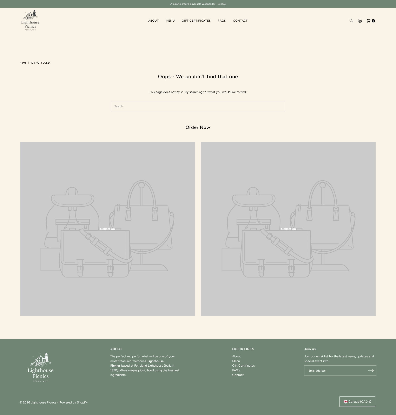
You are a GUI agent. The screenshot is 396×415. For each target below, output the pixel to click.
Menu (170, 20)
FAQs (222, 20)
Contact (240, 20)
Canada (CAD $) (360, 401)
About (153, 20)
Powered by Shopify (73, 402)
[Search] (351, 21)
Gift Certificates (196, 20)
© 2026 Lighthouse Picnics (38, 402)
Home (23, 62)
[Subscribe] (371, 370)
